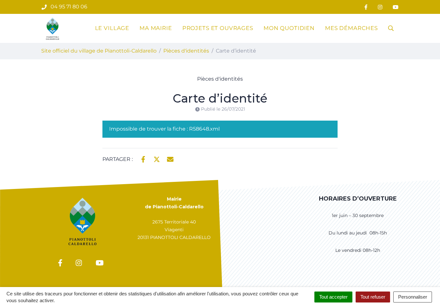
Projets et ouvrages (217, 28)
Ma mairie (155, 28)
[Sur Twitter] (157, 159)
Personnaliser (412, 297)
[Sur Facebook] (143, 159)
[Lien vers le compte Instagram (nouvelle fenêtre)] (380, 7)
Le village (112, 28)
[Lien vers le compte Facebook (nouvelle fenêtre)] (366, 7)
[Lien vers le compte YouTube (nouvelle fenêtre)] (395, 7)
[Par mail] (170, 159)
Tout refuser (372, 297)
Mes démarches (351, 28)
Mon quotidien (289, 28)
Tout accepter (333, 297)
